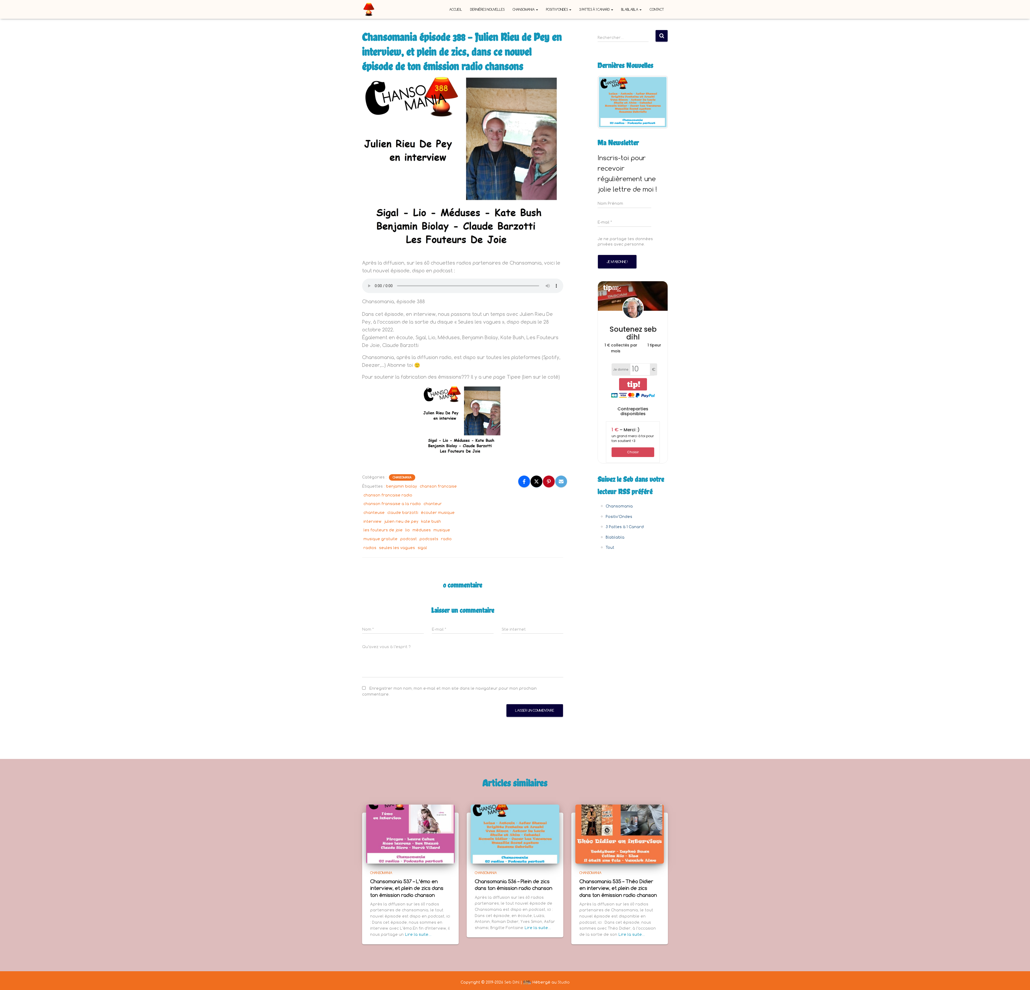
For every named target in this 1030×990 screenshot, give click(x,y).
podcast (408, 538)
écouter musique (438, 512)
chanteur (433, 503)
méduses (422, 529)
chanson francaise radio (387, 495)
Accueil (455, 9)
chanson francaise (438, 486)
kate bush (431, 521)
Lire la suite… (418, 934)
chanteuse (374, 512)
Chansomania (524, 9)
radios (369, 547)
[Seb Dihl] (369, 9)
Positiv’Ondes (557, 9)
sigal (422, 547)
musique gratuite (380, 538)
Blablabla (630, 9)
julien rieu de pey (401, 521)
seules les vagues (397, 547)
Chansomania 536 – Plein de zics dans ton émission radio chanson (513, 884)
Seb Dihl (512, 982)
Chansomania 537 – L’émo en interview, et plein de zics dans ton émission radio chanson (406, 888)
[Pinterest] (549, 481)
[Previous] (609, 102)
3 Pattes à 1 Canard (594, 9)
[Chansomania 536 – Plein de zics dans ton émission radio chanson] (515, 833)
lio (407, 529)
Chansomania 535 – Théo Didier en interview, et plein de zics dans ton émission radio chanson (618, 888)
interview (372, 521)
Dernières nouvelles (487, 9)
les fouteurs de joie (383, 529)
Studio (564, 982)
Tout (610, 547)
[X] (536, 481)
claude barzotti (402, 512)
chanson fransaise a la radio (392, 503)
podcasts (429, 538)
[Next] (657, 102)
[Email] (561, 481)
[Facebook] (524, 481)
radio (446, 538)
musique (441, 529)
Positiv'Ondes (619, 516)
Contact (657, 9)
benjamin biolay (401, 486)
